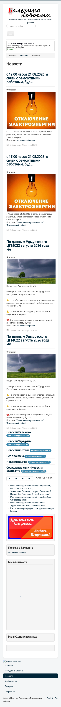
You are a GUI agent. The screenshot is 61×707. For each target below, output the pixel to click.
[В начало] (9, 478)
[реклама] (30, 527)
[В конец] (29, 478)
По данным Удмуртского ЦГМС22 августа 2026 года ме (28, 245)
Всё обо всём (15, 455)
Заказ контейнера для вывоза (18, 46)
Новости (9, 675)
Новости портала (17, 450)
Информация (11, 680)
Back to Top (52, 698)
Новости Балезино (18, 432)
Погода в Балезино (14, 670)
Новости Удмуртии (18, 441)
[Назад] (16, 478)
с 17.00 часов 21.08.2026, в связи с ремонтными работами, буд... (27, 78)
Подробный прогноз (17, 552)
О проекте (10, 691)
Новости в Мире (16, 461)
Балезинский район (25, 139)
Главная (9, 665)
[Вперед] (23, 478)
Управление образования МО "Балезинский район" (25, 224)
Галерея (9, 686)
